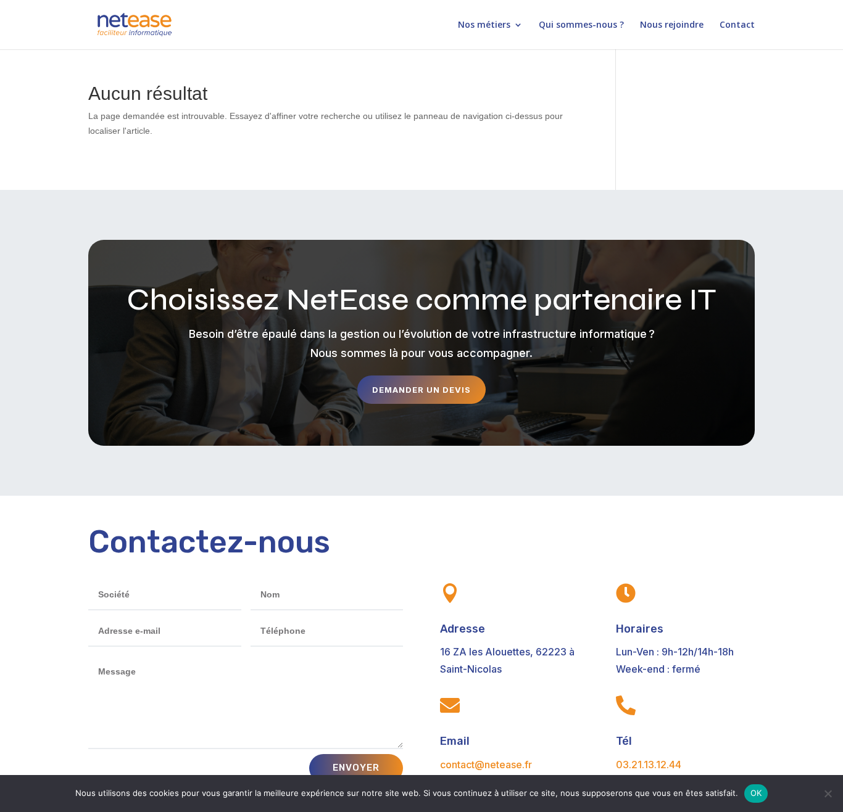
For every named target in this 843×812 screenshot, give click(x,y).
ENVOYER (356, 767)
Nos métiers (484, 25)
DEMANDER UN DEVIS (421, 390)
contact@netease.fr (486, 764)
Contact (737, 25)
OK (756, 793)
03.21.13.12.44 (648, 764)
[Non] (827, 793)
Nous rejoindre (672, 25)
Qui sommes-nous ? (581, 25)
